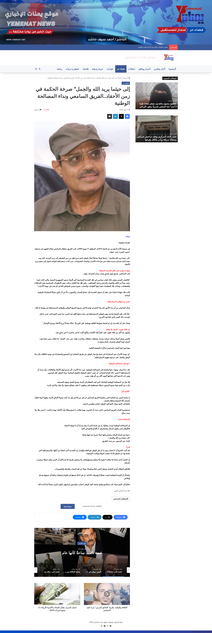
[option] (82, 552)
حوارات (110, 68)
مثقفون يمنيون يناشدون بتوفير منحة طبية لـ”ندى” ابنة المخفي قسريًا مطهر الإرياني (140, 47)
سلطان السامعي (120, 499)
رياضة (59, 68)
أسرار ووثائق (144, 68)
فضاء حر (121, 68)
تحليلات (131, 68)
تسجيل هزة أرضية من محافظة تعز (161, 106)
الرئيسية (172, 68)
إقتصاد (85, 68)
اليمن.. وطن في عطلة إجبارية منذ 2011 (82, 552)
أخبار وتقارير (159, 68)
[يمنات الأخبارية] (150, 58)
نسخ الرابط (68, 506)
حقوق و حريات (72, 68)
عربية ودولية (97, 68)
